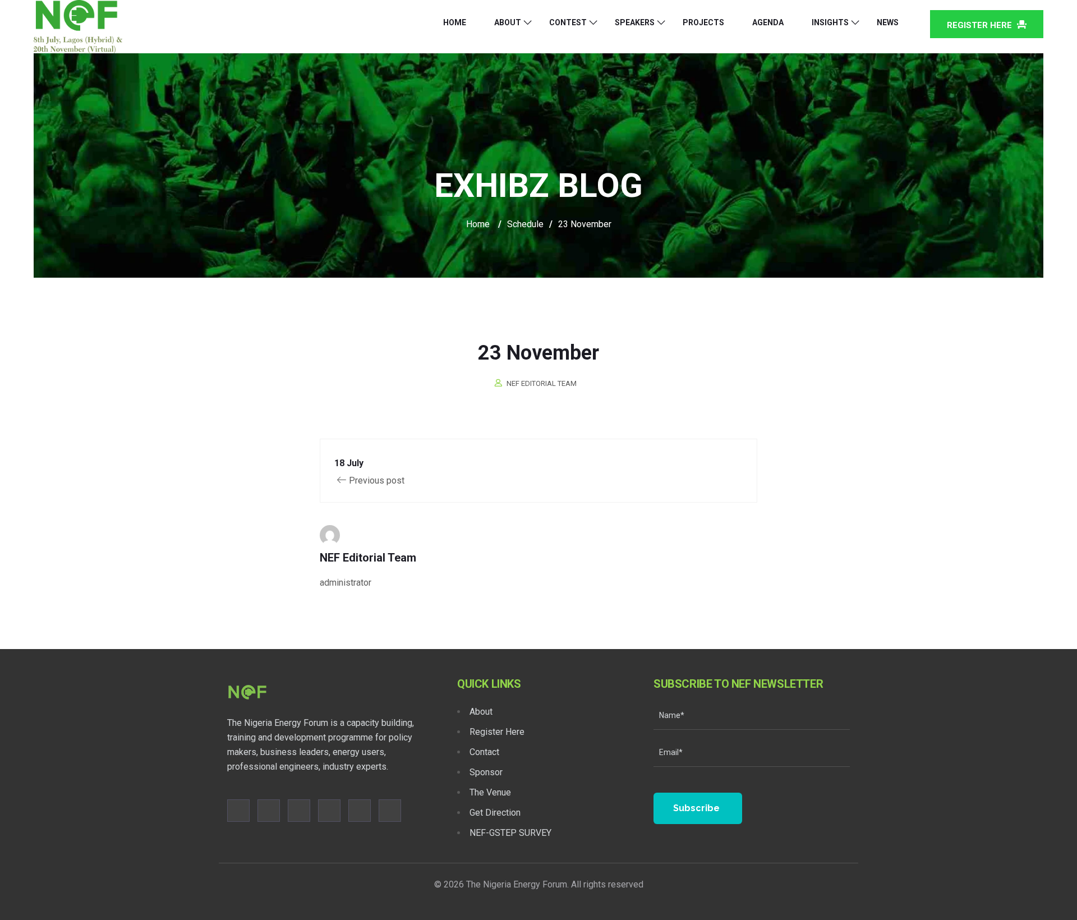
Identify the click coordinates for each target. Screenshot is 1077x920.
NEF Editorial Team (542, 383)
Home (454, 22)
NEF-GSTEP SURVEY (510, 832)
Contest (568, 22)
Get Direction (495, 812)
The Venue (490, 792)
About (507, 22)
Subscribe (696, 808)
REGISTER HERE (980, 25)
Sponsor (486, 772)
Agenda (768, 22)
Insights (830, 22)
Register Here (497, 731)
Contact (484, 752)
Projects (703, 22)
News (888, 22)
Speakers (635, 22)
